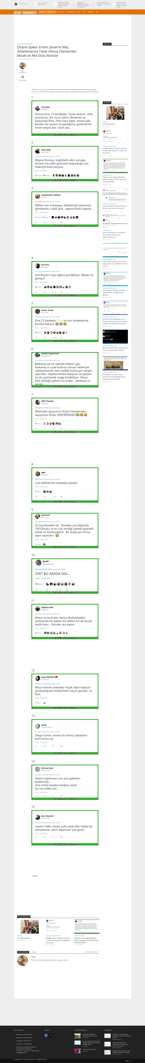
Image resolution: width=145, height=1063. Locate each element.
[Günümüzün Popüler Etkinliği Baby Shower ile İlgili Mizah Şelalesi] (115, 279)
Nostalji (61, 12)
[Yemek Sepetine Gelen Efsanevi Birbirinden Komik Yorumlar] (94, 4)
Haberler (50, 12)
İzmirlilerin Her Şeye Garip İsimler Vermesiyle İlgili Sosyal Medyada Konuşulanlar (114, 376)
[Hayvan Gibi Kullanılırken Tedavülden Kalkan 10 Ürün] (77, 1036)
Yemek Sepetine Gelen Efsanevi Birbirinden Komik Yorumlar (103, 4)
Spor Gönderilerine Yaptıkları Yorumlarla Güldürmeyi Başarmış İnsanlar (121, 5)
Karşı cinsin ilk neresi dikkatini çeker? (43, 3)
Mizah (31, 44)
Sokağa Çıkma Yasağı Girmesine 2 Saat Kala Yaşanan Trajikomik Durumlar (63, 5)
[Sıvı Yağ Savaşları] (16, 4)
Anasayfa (18, 1034)
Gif (84, 12)
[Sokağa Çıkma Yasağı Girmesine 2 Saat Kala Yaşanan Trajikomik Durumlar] (55, 5)
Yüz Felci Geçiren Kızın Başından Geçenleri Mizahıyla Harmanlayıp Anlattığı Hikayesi (91, 1042)
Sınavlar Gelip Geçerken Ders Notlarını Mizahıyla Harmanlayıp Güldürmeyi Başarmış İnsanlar (115, 321)
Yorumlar (86, 1038)
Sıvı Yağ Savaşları (22, 3)
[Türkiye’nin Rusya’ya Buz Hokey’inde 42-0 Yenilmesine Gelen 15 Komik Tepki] (107, 1044)
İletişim (90, 12)
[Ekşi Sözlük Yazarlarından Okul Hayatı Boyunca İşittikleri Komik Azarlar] (115, 250)
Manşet (42, 12)
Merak (83, 936)
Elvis (22, 71)
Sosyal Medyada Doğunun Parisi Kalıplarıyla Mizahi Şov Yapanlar (121, 1051)
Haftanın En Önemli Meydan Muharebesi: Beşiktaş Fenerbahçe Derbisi (122, 1036)
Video (79, 12)
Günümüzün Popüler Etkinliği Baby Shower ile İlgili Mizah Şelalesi (114, 292)
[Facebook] (46, 1035)
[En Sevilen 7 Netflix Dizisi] (77, 1051)
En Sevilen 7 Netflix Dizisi (89, 1049)
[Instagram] (50, 1035)
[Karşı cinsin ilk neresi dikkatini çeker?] (35, 4)
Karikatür (70, 12)
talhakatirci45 (23, 72)
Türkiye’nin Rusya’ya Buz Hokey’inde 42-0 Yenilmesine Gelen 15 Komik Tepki (120, 1044)
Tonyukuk (41, 90)
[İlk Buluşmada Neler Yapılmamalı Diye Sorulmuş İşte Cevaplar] (115, 336)
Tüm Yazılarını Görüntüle (91, 952)
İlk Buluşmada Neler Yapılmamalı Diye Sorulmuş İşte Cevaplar (115, 349)
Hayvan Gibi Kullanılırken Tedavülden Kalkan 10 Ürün (89, 1035)
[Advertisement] (72, 30)
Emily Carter (27, 1041)
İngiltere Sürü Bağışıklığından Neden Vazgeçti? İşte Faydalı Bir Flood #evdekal (83, 5)
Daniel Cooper (28, 1034)
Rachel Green (28, 1037)
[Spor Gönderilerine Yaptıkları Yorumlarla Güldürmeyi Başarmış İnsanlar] (114, 5)
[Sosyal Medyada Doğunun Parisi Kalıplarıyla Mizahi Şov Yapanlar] (107, 1052)
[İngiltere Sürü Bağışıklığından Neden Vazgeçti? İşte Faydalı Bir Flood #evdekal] (74, 5)
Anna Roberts (28, 1044)
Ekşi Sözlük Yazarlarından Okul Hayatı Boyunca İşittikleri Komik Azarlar (115, 263)
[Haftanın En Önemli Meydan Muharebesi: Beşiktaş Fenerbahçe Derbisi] (107, 1036)
